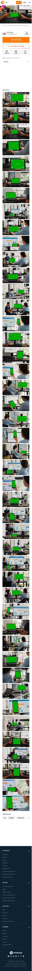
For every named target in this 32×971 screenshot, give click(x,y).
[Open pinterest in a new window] (15, 955)
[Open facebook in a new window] (8, 955)
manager (11, 817)
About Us (4, 915)
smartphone (20, 817)
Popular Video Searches (8, 900)
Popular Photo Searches (8, 897)
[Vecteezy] (2, 2)
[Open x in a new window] (20, 955)
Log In (24, 2)
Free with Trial (16, 39)
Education (5, 865)
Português (5, 935)
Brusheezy (5, 853)
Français (4, 941)
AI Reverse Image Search (9, 870)
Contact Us (5, 912)
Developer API (6, 868)
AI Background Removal (8, 873)
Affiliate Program (6, 891)
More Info (6, 61)
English (4, 930)
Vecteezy (4, 856)
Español (4, 932)
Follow (26, 34)
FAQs (3, 909)
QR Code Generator (7, 876)
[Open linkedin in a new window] (13, 955)
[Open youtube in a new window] (23, 955)
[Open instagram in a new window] (10, 955)
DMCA (4, 888)
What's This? (17, 58)
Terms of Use (7, 965)
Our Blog (4, 918)
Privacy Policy (14, 965)
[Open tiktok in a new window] (18, 955)
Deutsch (4, 938)
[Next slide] (25, 817)
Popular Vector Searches (8, 894)
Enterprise (5, 862)
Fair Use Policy (22, 965)
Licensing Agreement (8, 885)
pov (5, 817)
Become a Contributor (8, 920)
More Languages (6, 944)
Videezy (4, 859)
